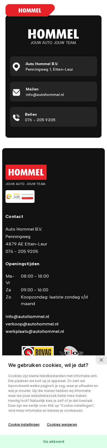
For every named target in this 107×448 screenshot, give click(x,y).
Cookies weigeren (62, 424)
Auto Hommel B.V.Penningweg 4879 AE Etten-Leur (26, 236)
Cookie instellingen (24, 424)
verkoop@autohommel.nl (31, 324)
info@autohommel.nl (27, 316)
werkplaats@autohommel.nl (34, 331)
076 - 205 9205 (21, 251)
